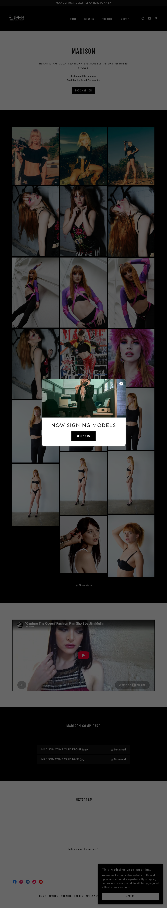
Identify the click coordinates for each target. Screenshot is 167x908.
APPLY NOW (83, 436)
